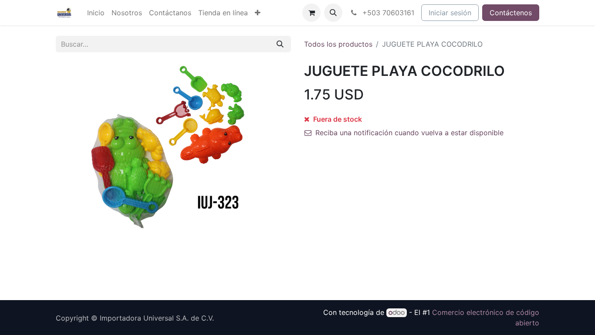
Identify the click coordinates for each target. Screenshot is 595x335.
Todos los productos (338, 44)
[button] (333, 12)
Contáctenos (511, 12)
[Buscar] (280, 44)
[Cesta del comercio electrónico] (311, 12)
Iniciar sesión (450, 12)
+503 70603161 (387, 12)
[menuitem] (96, 12)
